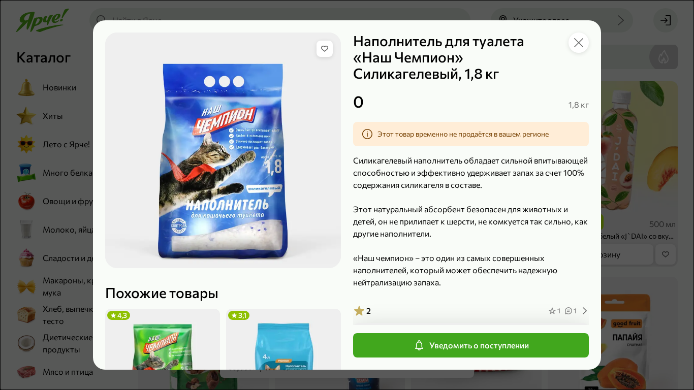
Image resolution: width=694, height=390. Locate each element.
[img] (325, 49)
